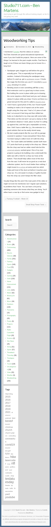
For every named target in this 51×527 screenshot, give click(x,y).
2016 (7, 399)
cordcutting (12, 436)
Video (9, 372)
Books (9, 244)
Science (10, 338)
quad (10, 470)
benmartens (10, 47)
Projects (10, 324)
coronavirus (10, 440)
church (8, 430)
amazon (7, 415)
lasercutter (10, 462)
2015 (7, 396)
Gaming (9, 276)
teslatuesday (10, 480)
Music (9, 301)
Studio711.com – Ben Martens (22, 8)
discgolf (8, 451)
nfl (13, 463)
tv (15, 488)
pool (6, 470)
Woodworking (39, 47)
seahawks (8, 473)
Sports (9, 350)
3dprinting (9, 394)
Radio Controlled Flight (10, 332)
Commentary (11, 247)
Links (9, 290)
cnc (6, 436)
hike (13, 456)
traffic (11, 488)
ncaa (8, 464)
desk (32, 133)
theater (7, 485)
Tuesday (16, 52)
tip (12, 485)
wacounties (9, 491)
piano (7, 467)
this (30, 127)
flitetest (7, 457)
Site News (10, 341)
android (8, 418)
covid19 (10, 444)
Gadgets (10, 270)
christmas (9, 427)
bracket (7, 424)
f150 (7, 453)
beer (13, 418)
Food (8, 267)
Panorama (10, 310)
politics (12, 467)
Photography (11, 315)
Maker (9, 293)
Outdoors (10, 304)
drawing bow (40, 102)
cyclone (23, 167)
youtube (10, 497)
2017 (7, 403)
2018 (7, 406)
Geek (9, 278)
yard (7, 494)
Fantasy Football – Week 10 (16, 199)
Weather (10, 375)
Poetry (9, 321)
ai (12, 412)
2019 (7, 409)
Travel (9, 364)
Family (9, 259)
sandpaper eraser (33, 79)
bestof (9, 420)
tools (7, 488)
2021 (7, 412)
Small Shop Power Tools (36, 204)
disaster (7, 448)
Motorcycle (11, 296)
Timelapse (10, 358)
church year (9, 433)
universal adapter (13, 150)
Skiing (9, 347)
